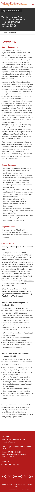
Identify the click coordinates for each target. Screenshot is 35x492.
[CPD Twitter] (6, 465)
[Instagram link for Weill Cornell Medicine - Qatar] (15, 476)
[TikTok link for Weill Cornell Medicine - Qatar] (31, 476)
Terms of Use (25, 490)
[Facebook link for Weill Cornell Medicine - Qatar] (4, 476)
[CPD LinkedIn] (19, 465)
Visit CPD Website (7, 457)
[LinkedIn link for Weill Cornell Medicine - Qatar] (25, 476)
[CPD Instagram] (15, 465)
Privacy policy (12, 490)
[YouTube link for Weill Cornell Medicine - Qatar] (20, 476)
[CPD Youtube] (10, 465)
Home (5, 33)
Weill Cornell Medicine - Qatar (17, 472)
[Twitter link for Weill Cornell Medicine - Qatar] (9, 476)
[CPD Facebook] (2, 465)
